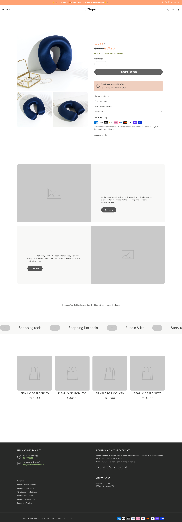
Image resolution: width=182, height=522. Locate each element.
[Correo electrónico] (175, 2)
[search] (168, 9)
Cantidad (99, 58)
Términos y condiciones (27, 492)
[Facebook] (162, 2)
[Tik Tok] (172, 2)
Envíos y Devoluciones (26, 484)
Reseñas (20, 481)
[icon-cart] (177, 9)
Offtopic (34, 518)
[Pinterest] (165, 2)
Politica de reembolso (26, 499)
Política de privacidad (26, 488)
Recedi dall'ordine (24, 503)
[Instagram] (168, 2)
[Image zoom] (52, 56)
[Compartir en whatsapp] (105, 135)
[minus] (96, 64)
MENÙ (5, 9)
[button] (128, 72)
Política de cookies (25, 496)
